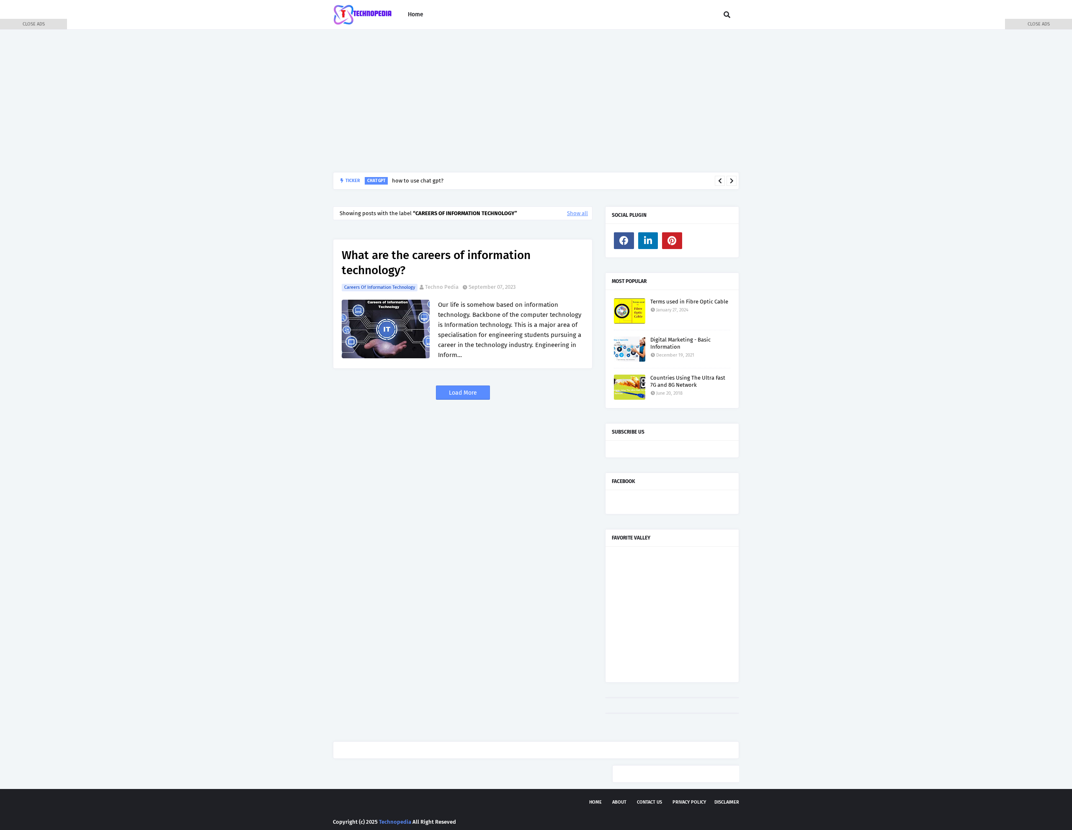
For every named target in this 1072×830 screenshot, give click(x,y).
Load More (463, 392)
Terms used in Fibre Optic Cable (689, 301)
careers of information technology (379, 287)
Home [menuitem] (415, 14)
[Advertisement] (536, 100)
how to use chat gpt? (417, 180)
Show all (577, 213)
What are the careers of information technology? (436, 262)
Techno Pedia (442, 287)
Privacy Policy (689, 802)
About (619, 802)
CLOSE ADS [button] (34, 24)
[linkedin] (648, 240)
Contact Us (649, 802)
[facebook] (624, 240)
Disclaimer (726, 802)
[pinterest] (672, 240)
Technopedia (395, 822)
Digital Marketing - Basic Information (680, 343)
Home (595, 802)
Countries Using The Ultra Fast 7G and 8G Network (687, 381)
